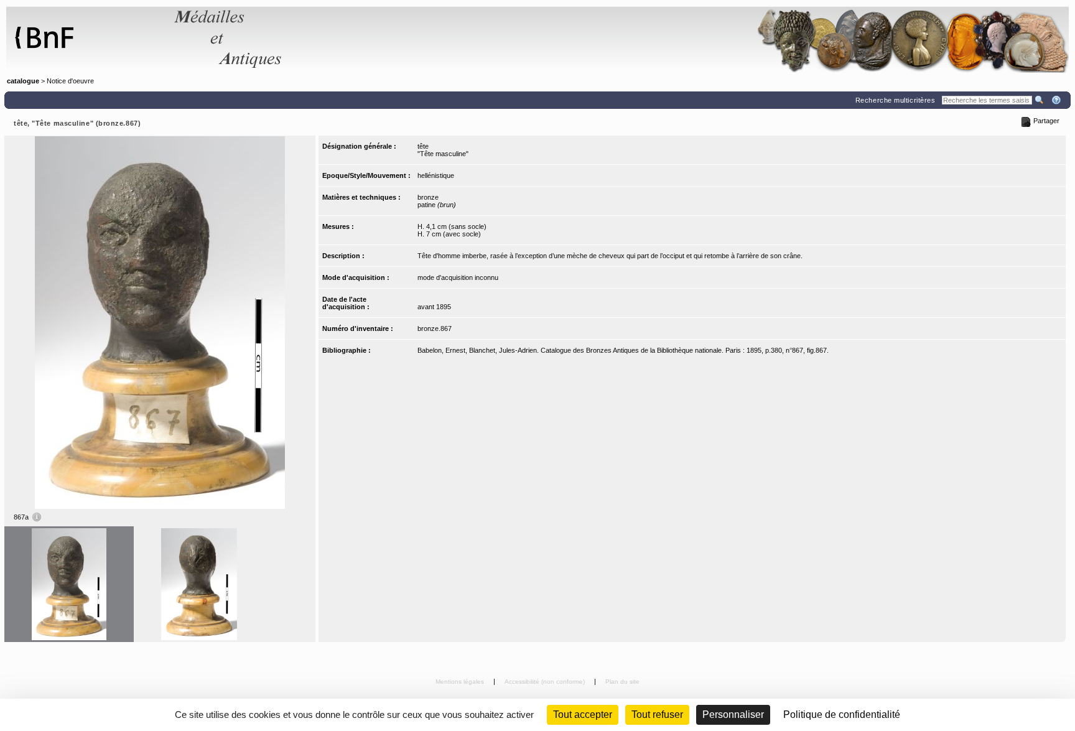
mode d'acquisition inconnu (457, 277)
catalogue (23, 81)
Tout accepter (582, 714)
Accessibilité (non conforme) (546, 681)
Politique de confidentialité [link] (841, 714)
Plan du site (622, 681)
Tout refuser (657, 714)
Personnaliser (733, 714)
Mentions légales (460, 681)
